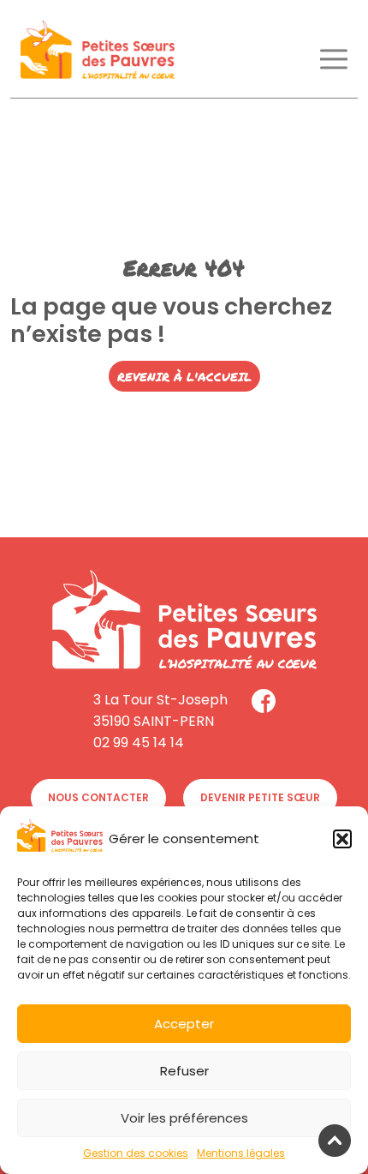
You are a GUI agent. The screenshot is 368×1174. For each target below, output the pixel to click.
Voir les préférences (184, 1118)
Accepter (184, 1024)
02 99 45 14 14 (138, 742)
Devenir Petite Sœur (260, 797)
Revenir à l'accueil (184, 376)
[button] (342, 839)
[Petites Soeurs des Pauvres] (98, 53)
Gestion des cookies (135, 1153)
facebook (264, 701)
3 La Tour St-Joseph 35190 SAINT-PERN (160, 710)
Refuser (184, 1071)
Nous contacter (98, 797)
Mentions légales (241, 1153)
